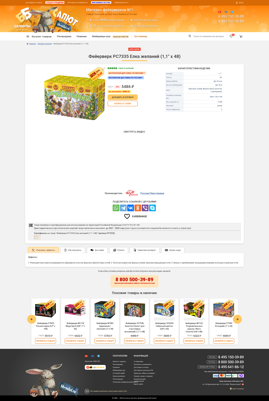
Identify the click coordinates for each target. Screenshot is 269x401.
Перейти (45, 341)
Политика (125, 382)
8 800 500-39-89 (231, 21)
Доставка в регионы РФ (143, 370)
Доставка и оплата (33, 3)
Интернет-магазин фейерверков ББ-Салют (140, 398)
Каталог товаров (119, 361)
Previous (31, 319)
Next (237, 319)
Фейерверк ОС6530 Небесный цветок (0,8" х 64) (164, 326)
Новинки (82, 36)
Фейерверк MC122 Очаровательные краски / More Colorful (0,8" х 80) (194, 327)
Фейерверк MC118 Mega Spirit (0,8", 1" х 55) (75, 326)
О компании (138, 361)
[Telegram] (123, 208)
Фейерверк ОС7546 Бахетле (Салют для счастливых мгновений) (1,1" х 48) (135, 327)
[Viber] (145, 208)
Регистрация (118, 379)
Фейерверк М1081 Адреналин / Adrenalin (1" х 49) (105, 326)
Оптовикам (140, 36)
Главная (32, 44)
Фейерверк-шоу (110, 36)
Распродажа (64, 36)
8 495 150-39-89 (231, 17)
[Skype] (152, 208)
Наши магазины (119, 376)
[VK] (130, 208)
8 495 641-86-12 (231, 367)
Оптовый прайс (119, 373)
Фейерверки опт (121, 3)
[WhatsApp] (116, 208)
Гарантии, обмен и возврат (144, 373)
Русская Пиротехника (152, 193)
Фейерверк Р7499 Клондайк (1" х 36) (223, 324)
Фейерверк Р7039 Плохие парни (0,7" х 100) (45, 326)
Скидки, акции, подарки (143, 376)
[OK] (137, 208)
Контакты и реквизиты (78, 3)
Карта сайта (138, 384)
